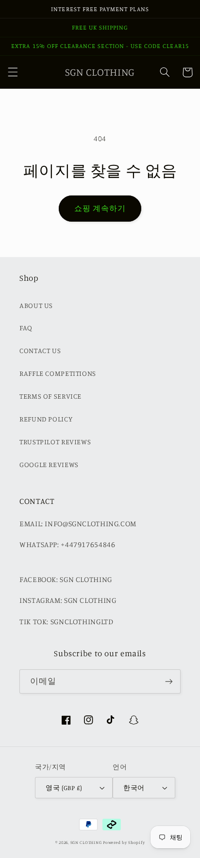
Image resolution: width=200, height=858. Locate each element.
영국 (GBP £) (64, 788)
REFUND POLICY (45, 419)
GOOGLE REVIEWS (49, 464)
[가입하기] (169, 681)
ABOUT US (36, 305)
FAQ (26, 328)
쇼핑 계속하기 (100, 208)
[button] (12, 72)
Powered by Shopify (124, 842)
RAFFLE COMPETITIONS (57, 373)
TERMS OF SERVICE (50, 396)
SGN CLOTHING (86, 842)
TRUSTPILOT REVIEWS (55, 441)
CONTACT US (40, 350)
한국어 (133, 788)
